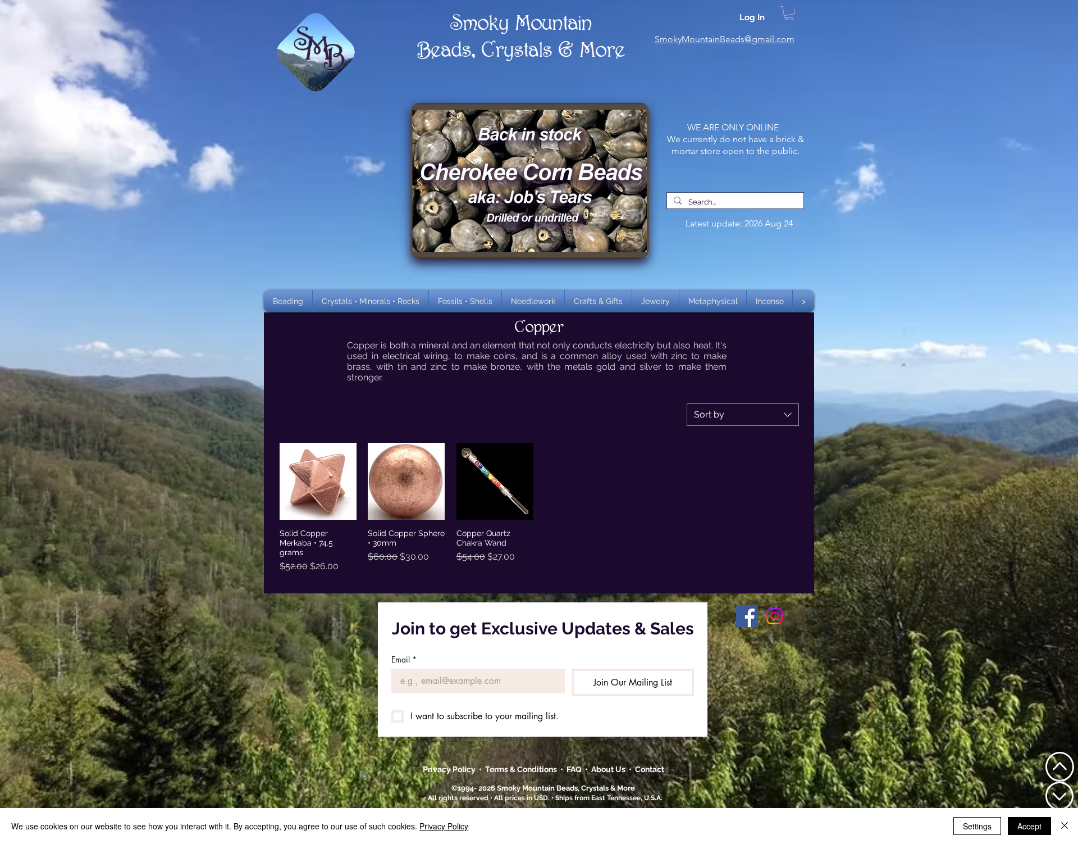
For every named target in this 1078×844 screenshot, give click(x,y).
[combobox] (743, 414)
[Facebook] (747, 616)
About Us (610, 769)
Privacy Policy (450, 769)
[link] (788, 13)
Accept (1029, 826)
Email (404, 659)
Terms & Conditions (522, 769)
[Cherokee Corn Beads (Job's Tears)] (529, 181)
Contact (649, 769)
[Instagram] (774, 616)
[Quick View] (318, 481)
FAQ (574, 769)
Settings (977, 826)
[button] (371, 301)
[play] (622, 112)
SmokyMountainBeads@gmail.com (724, 39)
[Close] (1064, 826)
